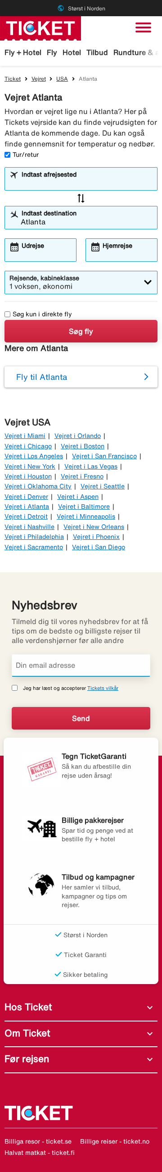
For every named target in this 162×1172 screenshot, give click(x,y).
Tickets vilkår (102, 687)
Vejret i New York (29, 466)
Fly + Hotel (22, 52)
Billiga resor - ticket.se (38, 1141)
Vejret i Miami (24, 436)
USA (62, 79)
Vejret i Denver (26, 496)
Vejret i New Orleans (93, 527)
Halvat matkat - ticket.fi (39, 1152)
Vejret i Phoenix (96, 537)
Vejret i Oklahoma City (38, 486)
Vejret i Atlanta (26, 506)
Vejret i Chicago (28, 446)
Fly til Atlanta (41, 377)
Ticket (12, 79)
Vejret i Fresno (82, 476)
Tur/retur (26, 154)
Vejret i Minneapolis (86, 516)
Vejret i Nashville (29, 527)
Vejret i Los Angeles (33, 456)
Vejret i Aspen (78, 496)
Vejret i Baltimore (84, 506)
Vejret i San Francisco (104, 456)
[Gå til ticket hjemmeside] (40, 27)
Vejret (39, 79)
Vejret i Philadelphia (34, 537)
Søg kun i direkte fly (42, 314)
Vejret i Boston (82, 446)
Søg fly (81, 331)
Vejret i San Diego (98, 547)
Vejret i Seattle (103, 486)
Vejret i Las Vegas (90, 466)
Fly (52, 52)
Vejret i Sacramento (33, 547)
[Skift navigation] (143, 27)
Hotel (72, 52)
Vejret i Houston (28, 476)
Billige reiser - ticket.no (114, 1141)
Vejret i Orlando (77, 436)
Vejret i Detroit (26, 516)
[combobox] (87, 183)
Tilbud (97, 52)
